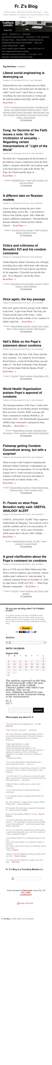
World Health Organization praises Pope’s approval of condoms (22, 393)
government (32, 115)
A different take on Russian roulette (23, 197)
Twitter (24, 810)
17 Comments (26, 185)
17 (14, 667)
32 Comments (26, 289)
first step (29, 329)
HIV (46, 180)
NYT (47, 376)
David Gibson (39, 376)
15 (43, 664)
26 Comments (26, 331)
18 (20, 667)
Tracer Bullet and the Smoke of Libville (15, 51)
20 (32, 667)
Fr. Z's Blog (26, 6)
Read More (9, 102)
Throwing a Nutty (16, 490)
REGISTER (26, 34)
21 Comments (26, 596)
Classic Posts (36, 326)
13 (32, 664)
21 (38, 667)
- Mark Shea (15, 862)
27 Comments (26, 235)
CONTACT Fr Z (14, 34)
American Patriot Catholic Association (17, 112)
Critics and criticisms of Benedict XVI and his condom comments (24, 249)
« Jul (8, 675)
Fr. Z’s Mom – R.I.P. (35, 54)
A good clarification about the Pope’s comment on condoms (25, 558)
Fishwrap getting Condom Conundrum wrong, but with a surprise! (24, 449)
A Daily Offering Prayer (10, 45)
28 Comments (26, 378)
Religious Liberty (34, 110)
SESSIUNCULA (18, 180)
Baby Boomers (39, 112)
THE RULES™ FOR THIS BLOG (37, 37)
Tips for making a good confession (14, 48)
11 (20, 664)
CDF (34, 180)
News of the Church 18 (36, 48)
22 (43, 667)
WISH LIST (38, 43)
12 (26, 664)
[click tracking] (26, 895)
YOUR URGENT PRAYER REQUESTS (29, 40)
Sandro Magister (30, 286)
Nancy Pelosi (43, 115)
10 (14, 664)
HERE (8, 756)
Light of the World (26, 183)
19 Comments (26, 120)
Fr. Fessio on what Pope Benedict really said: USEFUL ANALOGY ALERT (24, 507)
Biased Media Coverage (20, 326)
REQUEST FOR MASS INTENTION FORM (17, 57)
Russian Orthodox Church (26, 232)
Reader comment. (21, 856)
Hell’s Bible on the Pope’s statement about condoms (22, 343)
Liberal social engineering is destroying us (23, 75)
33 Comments (26, 546)
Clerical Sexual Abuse (39, 487)
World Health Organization (38, 433)
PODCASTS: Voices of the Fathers (14, 54)
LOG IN (4, 34)
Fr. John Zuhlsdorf (35, 80)
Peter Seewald (39, 329)
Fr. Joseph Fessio (30, 544)
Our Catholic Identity (19, 110)
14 (38, 664)
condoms (11, 115)
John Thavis (38, 591)
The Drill (38, 284)
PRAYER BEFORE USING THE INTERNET (17, 43)
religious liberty (29, 117)
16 (9, 667)
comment (15, 850)
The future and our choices (22, 230)
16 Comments (26, 492)
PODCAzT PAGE (8, 40)
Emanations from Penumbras (23, 107)
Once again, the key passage (24, 299)
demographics (21, 115)
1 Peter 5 (23, 834)
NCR (40, 490)
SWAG (22, 45)
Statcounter (27, 890)
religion (20, 117)
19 (26, 667)
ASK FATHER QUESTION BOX (13, 37)
